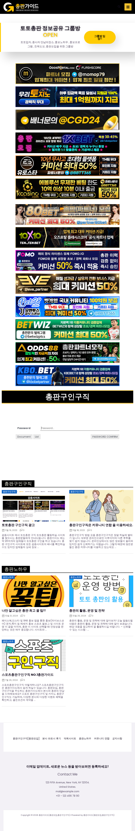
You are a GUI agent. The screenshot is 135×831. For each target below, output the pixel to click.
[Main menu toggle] (128, 7)
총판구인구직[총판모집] (26, 738)
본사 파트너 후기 (51, 738)
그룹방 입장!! (99, 37)
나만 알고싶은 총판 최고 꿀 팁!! (24, 610)
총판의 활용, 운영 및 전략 (87, 610)
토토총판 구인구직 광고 (18, 525)
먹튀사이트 (70, 738)
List (37, 436)
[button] (119, 7)
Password (23, 428)
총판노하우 (85, 738)
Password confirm (105, 436)
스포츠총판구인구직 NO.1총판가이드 (28, 675)
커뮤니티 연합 (102, 738)
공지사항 (117, 738)
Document (24, 436)
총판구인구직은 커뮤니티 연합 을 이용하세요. (101, 525)
